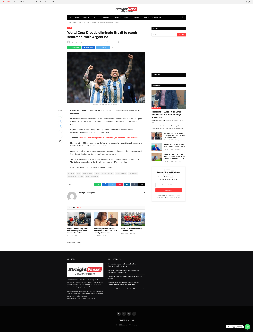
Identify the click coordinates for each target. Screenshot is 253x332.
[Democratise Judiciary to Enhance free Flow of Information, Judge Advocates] (169, 99)
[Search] (182, 17)
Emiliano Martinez (107, 173)
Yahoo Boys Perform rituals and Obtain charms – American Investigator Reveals (105, 231)
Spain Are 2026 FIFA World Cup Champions (131, 230)
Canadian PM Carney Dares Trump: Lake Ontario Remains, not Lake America (36, 2)
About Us (86, 17)
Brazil (78, 173)
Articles (136, 17)
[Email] (60, 141)
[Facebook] (60, 121)
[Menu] (71, 17)
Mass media (156, 107)
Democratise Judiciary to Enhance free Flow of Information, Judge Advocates (168, 114)
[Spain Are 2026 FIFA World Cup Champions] (133, 219)
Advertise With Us (126, 320)
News (96, 17)
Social (126, 17)
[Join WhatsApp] (247, 327)
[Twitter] (60, 126)
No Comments (112, 42)
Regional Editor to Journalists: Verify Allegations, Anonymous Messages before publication (174, 156)
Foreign (116, 17)
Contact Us (156, 17)
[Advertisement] (169, 55)
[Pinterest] (60, 136)
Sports (146, 17)
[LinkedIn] (60, 131)
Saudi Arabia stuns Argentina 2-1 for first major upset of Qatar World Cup (108, 138)
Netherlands (72, 176)
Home (77, 17)
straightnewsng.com (79, 42)
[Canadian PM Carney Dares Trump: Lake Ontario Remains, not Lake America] (157, 136)
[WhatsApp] (60, 116)
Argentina (71, 173)
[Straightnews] (126, 9)
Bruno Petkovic (87, 173)
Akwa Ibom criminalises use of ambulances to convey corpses (174, 145)
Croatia (97, 173)
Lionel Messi (133, 173)
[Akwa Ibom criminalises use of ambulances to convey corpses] (157, 147)
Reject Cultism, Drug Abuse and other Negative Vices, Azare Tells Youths (78, 231)
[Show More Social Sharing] (112, 47)
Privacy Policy (169, 197)
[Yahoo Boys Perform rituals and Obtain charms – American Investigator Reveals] (106, 219)
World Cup (94, 176)
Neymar (80, 176)
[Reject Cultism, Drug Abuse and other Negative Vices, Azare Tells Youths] (79, 219)
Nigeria (106, 17)
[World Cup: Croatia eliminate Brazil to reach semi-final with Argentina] (106, 77)
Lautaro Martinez (121, 173)
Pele (87, 176)
